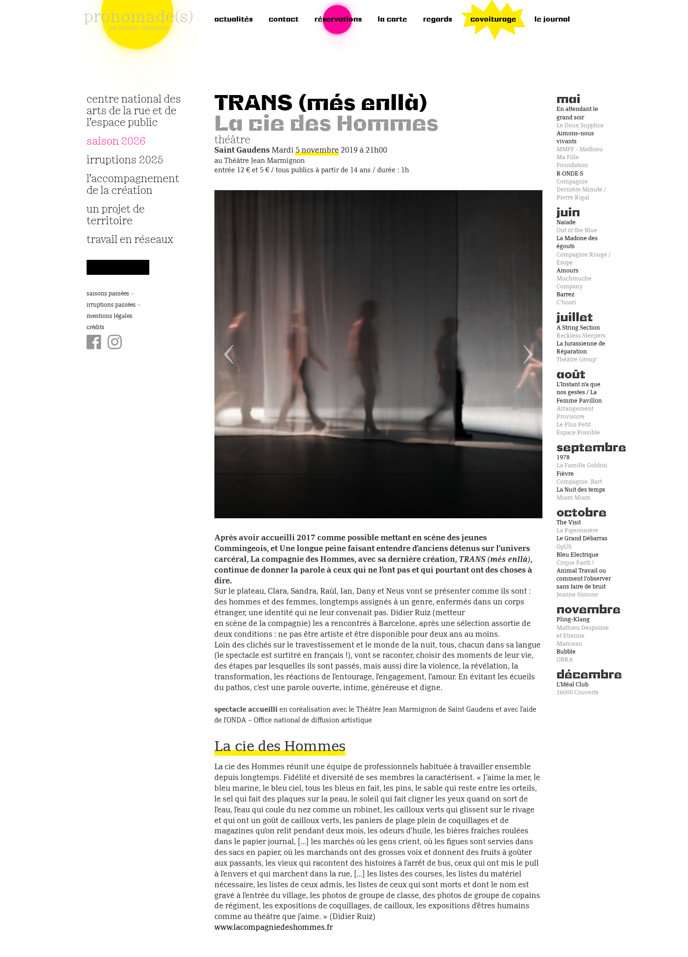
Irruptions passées (112, 305)
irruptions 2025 (125, 160)
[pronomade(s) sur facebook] (94, 343)
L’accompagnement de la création (133, 185)
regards (437, 19)
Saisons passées (109, 294)
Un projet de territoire (116, 215)
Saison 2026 (116, 142)
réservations (338, 19)
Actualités (233, 19)
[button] (238, 354)
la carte (392, 19)
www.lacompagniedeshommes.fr (273, 928)
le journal (552, 19)
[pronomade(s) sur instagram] (115, 343)
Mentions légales (109, 316)
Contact (284, 19)
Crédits (95, 328)
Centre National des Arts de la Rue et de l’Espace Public (134, 111)
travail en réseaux (130, 240)
